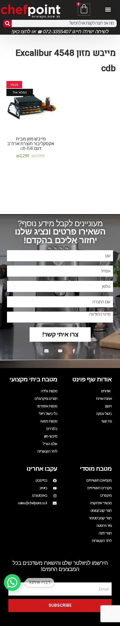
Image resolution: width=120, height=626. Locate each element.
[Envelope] (46, 350)
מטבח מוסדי (96, 468)
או (33, 31)
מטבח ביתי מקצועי (33, 379)
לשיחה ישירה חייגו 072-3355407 (75, 31)
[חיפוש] (7, 23)
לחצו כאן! (20, 31)
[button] (108, 9)
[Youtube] (60, 350)
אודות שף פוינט (92, 379)
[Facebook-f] (73, 350)
